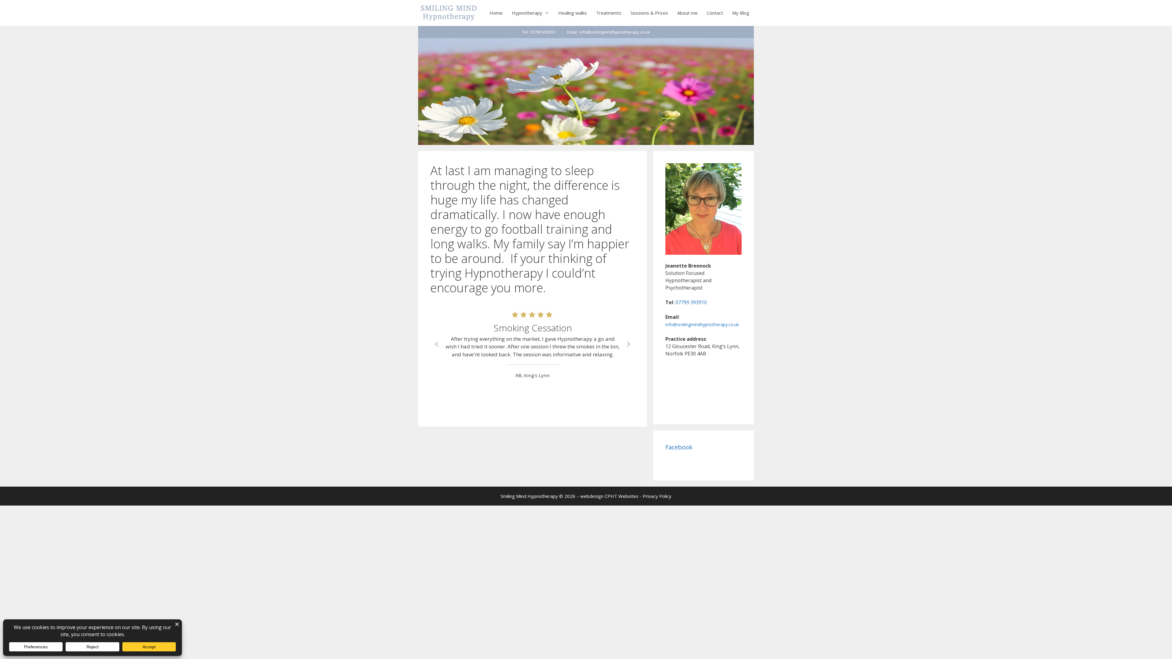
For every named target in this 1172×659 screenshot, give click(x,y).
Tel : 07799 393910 (538, 32)
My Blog (740, 13)
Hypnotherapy (527, 13)
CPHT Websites (621, 496)
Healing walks (572, 13)
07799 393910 (691, 302)
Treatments (608, 13)
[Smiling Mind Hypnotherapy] (448, 13)
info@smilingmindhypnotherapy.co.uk (702, 324)
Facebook (679, 447)
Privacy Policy (657, 496)
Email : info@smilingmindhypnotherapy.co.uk (608, 32)
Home (496, 13)
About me (687, 13)
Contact (715, 13)
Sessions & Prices (649, 13)
